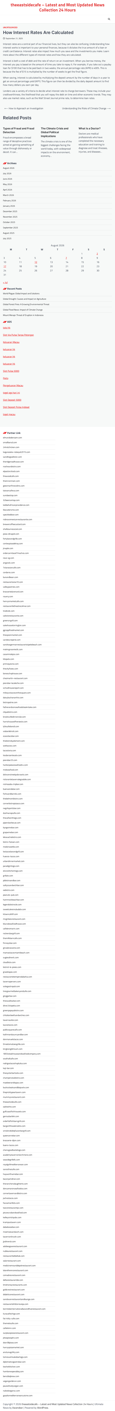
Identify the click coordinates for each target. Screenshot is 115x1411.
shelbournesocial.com (12, 529)
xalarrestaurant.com (12, 1260)
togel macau (9, 414)
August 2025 (8, 233)
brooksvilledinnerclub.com (14, 716)
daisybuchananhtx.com (13, 697)
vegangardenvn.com (12, 1381)
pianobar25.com (10, 760)
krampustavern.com (12, 1222)
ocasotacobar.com (11, 736)
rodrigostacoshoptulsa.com (15, 1063)
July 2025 (7, 238)
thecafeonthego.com (12, 817)
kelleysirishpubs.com (12, 1217)
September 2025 (10, 227)
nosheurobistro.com (12, 466)
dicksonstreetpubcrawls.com (15, 774)
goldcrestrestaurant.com (14, 1289)
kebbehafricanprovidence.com (16, 504)
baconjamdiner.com (11, 1178)
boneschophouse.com (12, 673)
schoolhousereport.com (13, 687)
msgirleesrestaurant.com (14, 918)
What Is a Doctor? (89, 128)
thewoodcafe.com (11, 476)
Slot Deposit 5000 (12, 400)
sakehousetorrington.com (14, 625)
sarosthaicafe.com (11, 1169)
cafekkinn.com (9, 1328)
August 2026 (8, 168)
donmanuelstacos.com (13, 1039)
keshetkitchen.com (11, 1366)
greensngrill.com (10, 620)
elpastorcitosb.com (11, 471)
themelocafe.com (10, 1323)
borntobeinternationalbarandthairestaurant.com (24, 1308)
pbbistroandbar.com (11, 880)
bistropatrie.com (10, 702)
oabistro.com (8, 890)
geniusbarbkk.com (11, 1116)
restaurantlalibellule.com (14, 1255)
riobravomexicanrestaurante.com (17, 519)
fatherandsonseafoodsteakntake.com (19, 707)
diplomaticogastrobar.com (14, 1361)
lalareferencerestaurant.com (15, 1270)
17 (4, 266)
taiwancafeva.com (11, 490)
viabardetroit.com (10, 731)
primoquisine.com (11, 663)
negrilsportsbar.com (12, 808)
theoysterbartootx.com (13, 1072)
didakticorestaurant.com (13, 1294)
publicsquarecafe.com (12, 1029)
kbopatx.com (8, 659)
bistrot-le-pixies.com (12, 967)
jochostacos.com (10, 1198)
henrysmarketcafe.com (13, 601)
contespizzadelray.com (13, 543)
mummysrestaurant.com (14, 1097)
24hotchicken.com (11, 447)
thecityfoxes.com (10, 668)
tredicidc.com (9, 610)
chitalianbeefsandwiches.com (16, 1015)
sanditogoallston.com (12, 456)
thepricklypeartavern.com (14, 1092)
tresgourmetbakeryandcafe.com (17, 991)
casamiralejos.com (11, 654)
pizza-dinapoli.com (11, 533)
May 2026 (7, 184)
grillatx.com (8, 875)
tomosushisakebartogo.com (15, 1357)
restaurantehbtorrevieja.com (15, 1304)
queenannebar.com (11, 1135)
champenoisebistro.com (13, 1077)
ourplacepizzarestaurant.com (15, 1332)
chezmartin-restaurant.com (15, 678)
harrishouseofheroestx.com (15, 721)
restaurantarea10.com (13, 582)
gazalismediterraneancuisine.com (17, 1395)
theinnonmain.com (11, 480)
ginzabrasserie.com (11, 947)
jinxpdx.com (8, 548)
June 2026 (7, 178)
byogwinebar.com (10, 827)
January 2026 (9, 205)
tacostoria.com (9, 750)
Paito (5, 378)
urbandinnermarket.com (13, 861)
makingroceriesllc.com (13, 649)
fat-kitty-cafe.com (11, 1318)
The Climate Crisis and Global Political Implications (54, 132)
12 (35, 262)
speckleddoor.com (11, 514)
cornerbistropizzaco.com (13, 803)
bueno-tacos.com (10, 1145)
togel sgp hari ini (11, 392)
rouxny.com (8, 596)
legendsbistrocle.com (12, 904)
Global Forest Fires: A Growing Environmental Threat (26, 304)
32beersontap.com (11, 500)
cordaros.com (9, 572)
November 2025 (10, 216)
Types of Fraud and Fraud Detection (18, 130)
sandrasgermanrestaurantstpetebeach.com (22, 644)
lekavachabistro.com (12, 837)
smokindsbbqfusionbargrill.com (17, 1130)
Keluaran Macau (11, 342)
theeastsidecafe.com (12, 1101)
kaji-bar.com (8, 1068)
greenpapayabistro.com (13, 1010)
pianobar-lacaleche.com (13, 683)
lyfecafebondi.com (11, 726)
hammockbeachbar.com (13, 899)
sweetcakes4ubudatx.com (14, 909)
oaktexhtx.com (9, 1106)
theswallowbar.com (11, 1000)
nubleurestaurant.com (12, 1251)
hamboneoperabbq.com (13, 1371)
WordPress (42, 1407)
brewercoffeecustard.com (14, 524)
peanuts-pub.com (10, 894)
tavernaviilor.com (10, 1020)
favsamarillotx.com (11, 1202)
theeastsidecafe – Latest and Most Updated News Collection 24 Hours (58, 7)
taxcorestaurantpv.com (13, 1207)
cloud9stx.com (9, 962)
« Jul (5, 282)
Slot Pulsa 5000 (11, 371)
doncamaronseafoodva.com (15, 1188)
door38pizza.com (10, 1342)
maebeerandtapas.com (13, 1082)
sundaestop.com (10, 495)
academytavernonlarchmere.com (17, 1154)
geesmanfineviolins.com (14, 485)
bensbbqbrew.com (11, 1376)
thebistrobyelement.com (14, 740)
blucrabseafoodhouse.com (14, 923)
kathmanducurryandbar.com (15, 1034)
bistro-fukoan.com (11, 841)
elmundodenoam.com (12, 437)
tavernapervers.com (12, 981)
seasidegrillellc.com (11, 1159)
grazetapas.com (10, 971)
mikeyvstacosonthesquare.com (17, 692)
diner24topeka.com (11, 1005)
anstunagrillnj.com (11, 1352)
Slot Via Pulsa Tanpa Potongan (18, 335)
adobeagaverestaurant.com (15, 1246)
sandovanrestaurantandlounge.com (18, 1299)
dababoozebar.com (11, 1227)
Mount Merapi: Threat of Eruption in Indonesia (23, 315)
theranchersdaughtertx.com (15, 1183)
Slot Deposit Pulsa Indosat (16, 407)
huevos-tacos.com (11, 856)
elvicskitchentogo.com (13, 870)
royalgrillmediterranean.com (15, 1164)
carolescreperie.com (12, 639)
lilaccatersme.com (11, 509)
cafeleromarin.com (11, 928)
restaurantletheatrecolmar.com (17, 606)
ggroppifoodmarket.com (13, 630)
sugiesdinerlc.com (11, 957)
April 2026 (7, 189)
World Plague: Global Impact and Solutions (21, 293)
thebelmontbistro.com (13, 798)
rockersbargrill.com (11, 933)
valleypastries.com (11, 586)
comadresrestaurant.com (14, 1275)
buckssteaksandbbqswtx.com (16, 1087)
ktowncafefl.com (10, 914)
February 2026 (9, 200)
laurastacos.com (10, 1024)
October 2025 (9, 222)
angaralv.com (9, 562)
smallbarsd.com (10, 442)
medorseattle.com (11, 846)
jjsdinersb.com (9, 1241)
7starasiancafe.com (12, 567)
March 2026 (8, 195)
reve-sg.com (8, 557)
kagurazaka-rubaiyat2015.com (16, 452)
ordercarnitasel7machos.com (16, 553)
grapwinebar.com (10, 832)
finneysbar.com (10, 943)
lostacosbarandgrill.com (13, 851)
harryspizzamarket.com (13, 1347)
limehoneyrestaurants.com (15, 1284)
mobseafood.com (10, 769)
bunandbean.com (10, 577)
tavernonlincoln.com (12, 1236)
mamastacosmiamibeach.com (16, 952)
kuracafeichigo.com (11, 1313)
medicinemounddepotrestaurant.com (19, 1265)
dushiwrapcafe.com (11, 813)
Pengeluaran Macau (13, 385)
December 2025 (10, 211)
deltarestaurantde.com (13, 1279)
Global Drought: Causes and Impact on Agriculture (24, 298)
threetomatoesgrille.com (14, 1044)
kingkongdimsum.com (12, 1048)
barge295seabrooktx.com (14, 1125)
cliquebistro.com (10, 711)
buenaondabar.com (11, 788)
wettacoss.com (9, 745)
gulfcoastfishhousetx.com (14, 1111)
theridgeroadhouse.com (13, 461)
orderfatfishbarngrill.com (14, 1121)
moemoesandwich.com (13, 1231)
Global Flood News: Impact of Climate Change (23, 309)
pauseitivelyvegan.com (13, 1385)
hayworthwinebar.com (13, 1174)
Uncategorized (10, 27)
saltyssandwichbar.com (13, 885)
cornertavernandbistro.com (15, 1193)
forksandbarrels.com (12, 793)
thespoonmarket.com (12, 634)
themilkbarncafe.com (12, 938)
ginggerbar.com (9, 995)
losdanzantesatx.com (12, 755)
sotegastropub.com (11, 986)
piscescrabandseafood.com (15, 1212)
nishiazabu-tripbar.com (13, 784)
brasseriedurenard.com (13, 591)
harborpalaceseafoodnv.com (15, 764)
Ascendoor (17, 1407)
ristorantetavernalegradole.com (17, 779)
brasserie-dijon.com (12, 1140)
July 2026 (7, 173)
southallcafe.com (10, 1058)
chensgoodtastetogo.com (14, 1150)
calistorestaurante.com (13, 615)
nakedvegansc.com (11, 1390)
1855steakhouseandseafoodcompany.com (22, 1053)
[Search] (109, 19)
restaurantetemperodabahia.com (17, 976)
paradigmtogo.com (11, 866)
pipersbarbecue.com (12, 822)
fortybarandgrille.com (12, 538)
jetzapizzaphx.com (11, 1337)
